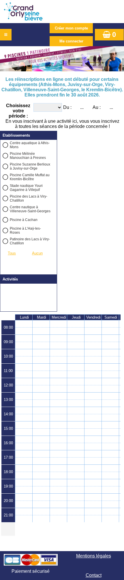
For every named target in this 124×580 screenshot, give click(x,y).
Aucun (37, 253)
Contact (94, 575)
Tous (12, 253)
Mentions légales (93, 555)
